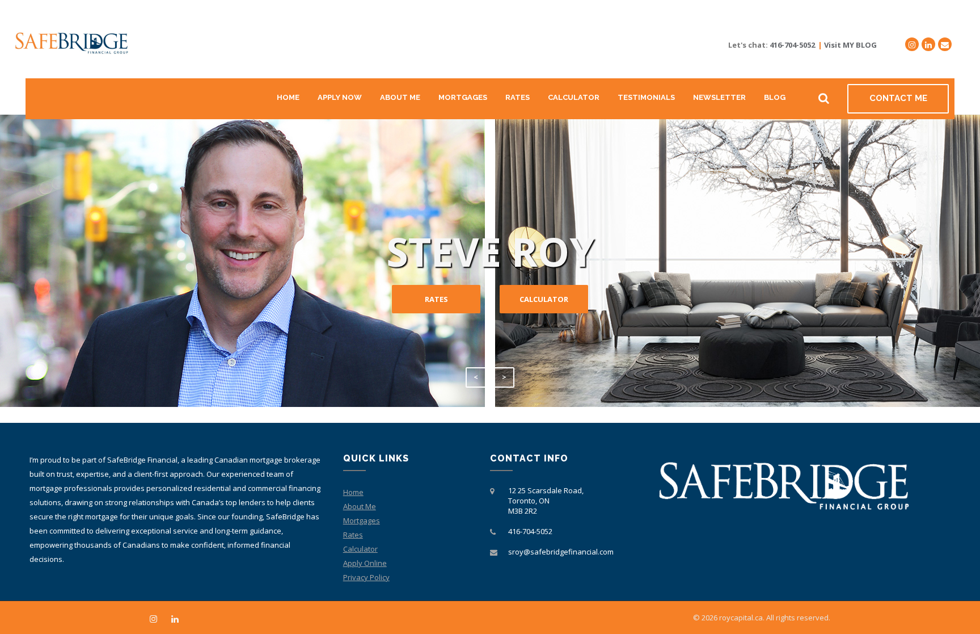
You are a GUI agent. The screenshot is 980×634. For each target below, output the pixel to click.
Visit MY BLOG (850, 45)
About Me (400, 97)
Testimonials (646, 97)
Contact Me (898, 98)
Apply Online (365, 563)
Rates (517, 97)
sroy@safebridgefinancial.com (561, 552)
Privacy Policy (366, 577)
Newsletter (719, 97)
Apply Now (340, 97)
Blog (774, 97)
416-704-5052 (792, 45)
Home (288, 97)
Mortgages (462, 97)
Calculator (573, 97)
